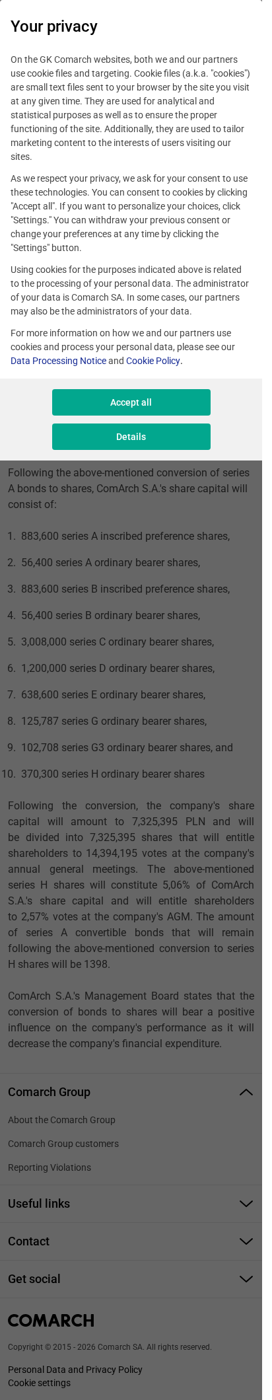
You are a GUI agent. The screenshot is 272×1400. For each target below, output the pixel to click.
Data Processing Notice (58, 360)
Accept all (131, 402)
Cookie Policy (153, 360)
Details (131, 436)
